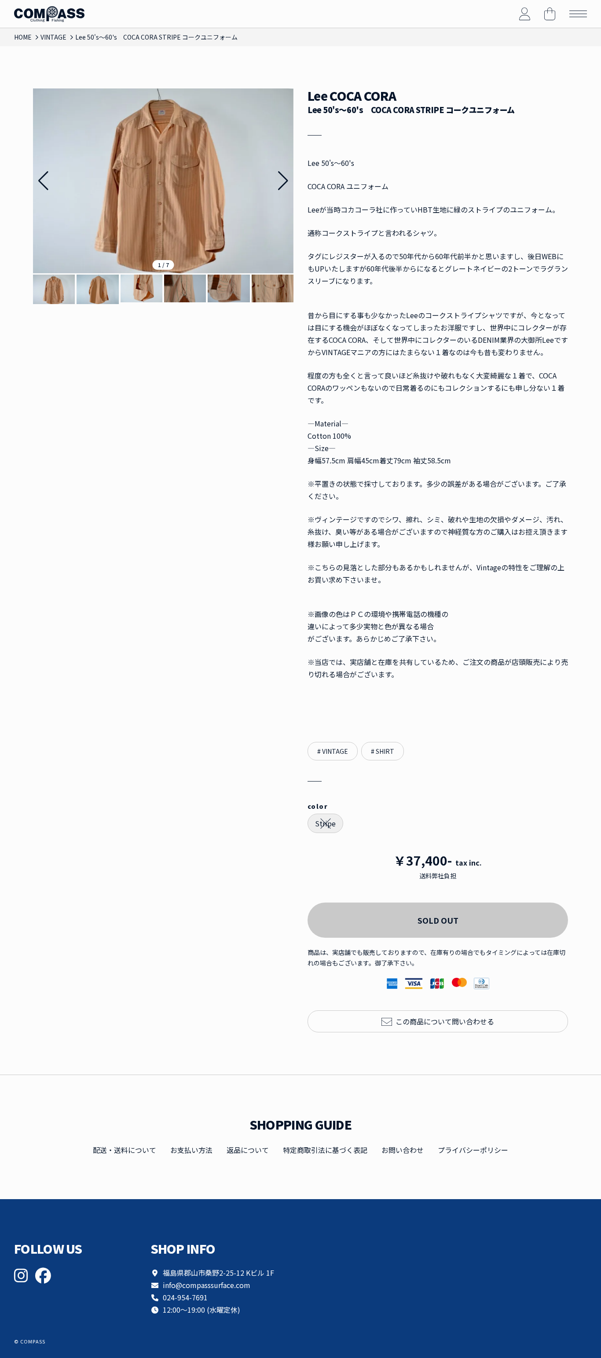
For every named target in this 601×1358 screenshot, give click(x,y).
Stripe (325, 823)
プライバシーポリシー (473, 1150)
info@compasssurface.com (206, 1285)
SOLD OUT (438, 920)
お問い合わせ (402, 1150)
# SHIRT (382, 751)
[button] (283, 181)
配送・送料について (124, 1150)
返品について (248, 1150)
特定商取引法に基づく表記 (325, 1150)
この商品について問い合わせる (445, 1021)
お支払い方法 (191, 1150)
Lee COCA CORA (352, 95)
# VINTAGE (332, 751)
